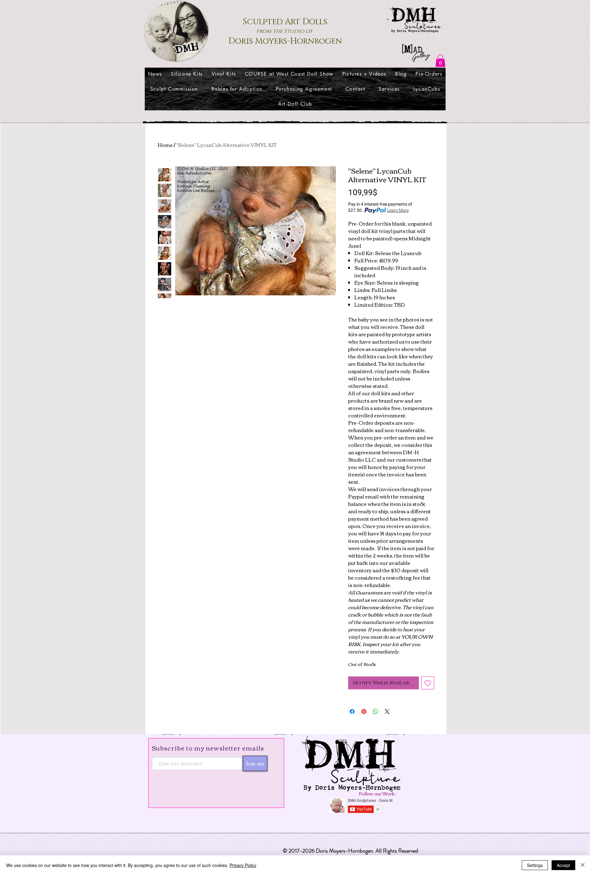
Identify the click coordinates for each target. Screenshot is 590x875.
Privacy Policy (243, 865)
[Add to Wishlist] (427, 682)
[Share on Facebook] (352, 711)
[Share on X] (387, 711)
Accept (563, 865)
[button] (440, 60)
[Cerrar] (582, 865)
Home (165, 144)
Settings (535, 865)
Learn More (398, 210)
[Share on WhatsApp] (375, 711)
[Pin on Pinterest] (364, 711)
